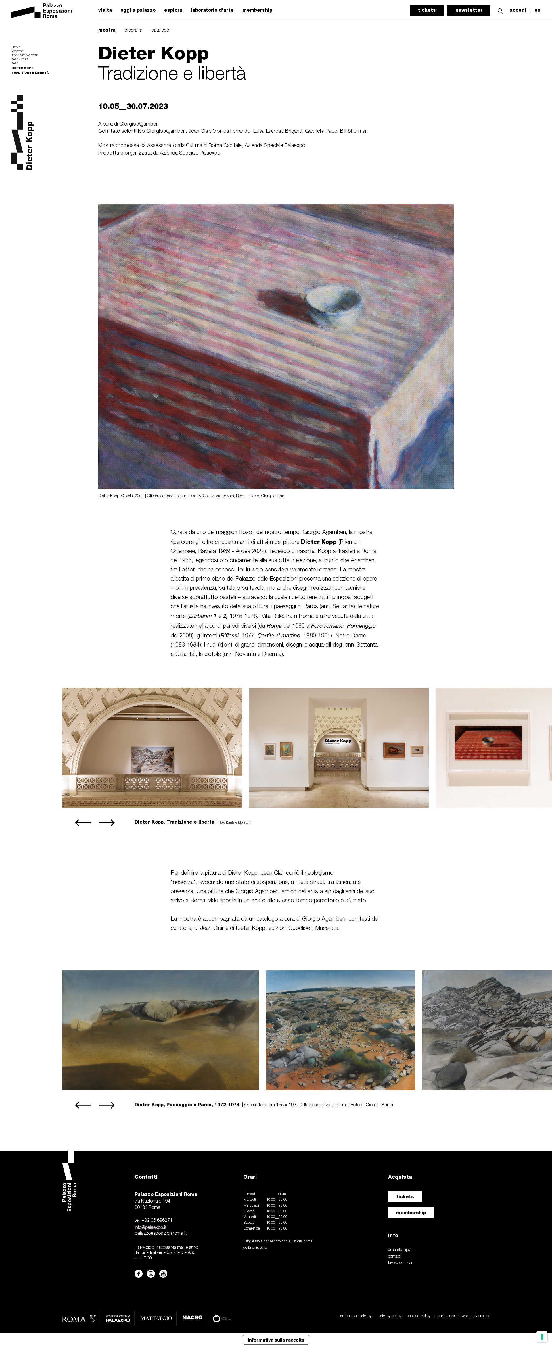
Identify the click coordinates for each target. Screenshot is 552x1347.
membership (257, 10)
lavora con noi (400, 1263)
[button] (500, 10)
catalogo (160, 30)
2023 (15, 63)
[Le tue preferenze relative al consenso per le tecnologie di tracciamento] (541, 1336)
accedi (518, 10)
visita (105, 10)
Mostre (17, 51)
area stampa (399, 1250)
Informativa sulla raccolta (276, 1340)
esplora (173, 10)
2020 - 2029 (20, 59)
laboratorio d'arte (212, 10)
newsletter (468, 10)
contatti (394, 1257)
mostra (107, 30)
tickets (427, 10)
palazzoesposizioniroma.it (161, 1234)
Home (16, 47)
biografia (133, 30)
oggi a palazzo (138, 10)
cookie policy (419, 1316)
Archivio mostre (25, 55)
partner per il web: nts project (464, 1316)
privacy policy (389, 1316)
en (537, 10)
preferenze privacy (354, 1316)
